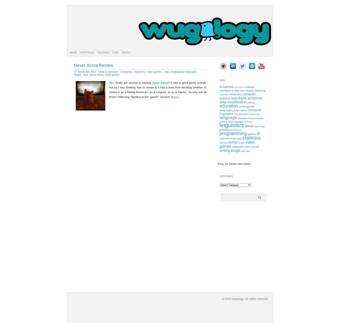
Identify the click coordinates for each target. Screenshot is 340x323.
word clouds (251, 146)
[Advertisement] (237, 225)
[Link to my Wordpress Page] (252, 66)
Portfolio (87, 52)
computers (235, 94)
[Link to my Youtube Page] (261, 66)
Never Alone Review (93, 65)
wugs (235, 150)
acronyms (239, 87)
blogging (250, 91)
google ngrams (240, 110)
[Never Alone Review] (90, 109)
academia (226, 87)
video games (154, 71)
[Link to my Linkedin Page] (233, 66)
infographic (244, 114)
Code (115, 52)
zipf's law (245, 151)
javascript (255, 114)
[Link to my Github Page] (223, 66)
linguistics (139, 71)
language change (246, 118)
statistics (251, 137)
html (236, 114)
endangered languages (184, 71)
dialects (251, 102)
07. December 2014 (85, 71)
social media (236, 138)
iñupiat (77, 74)
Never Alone (96, 74)
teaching (224, 143)
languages (239, 122)
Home (73, 52)
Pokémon (236, 130)
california (260, 90)
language (228, 117)
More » (175, 96)
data (234, 98)
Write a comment (108, 71)
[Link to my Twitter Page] (242, 66)
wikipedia (238, 146)
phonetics (226, 129)
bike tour (239, 90)
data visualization (233, 102)
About (126, 52)
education (229, 105)
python (252, 134)
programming (233, 133)
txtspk (242, 143)
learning (248, 122)
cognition (224, 94)
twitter (233, 142)
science (224, 138)
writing (225, 151)
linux (85, 74)
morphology (259, 126)
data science (250, 98)
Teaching (103, 52)
